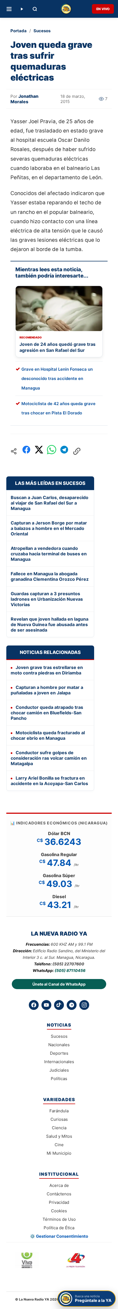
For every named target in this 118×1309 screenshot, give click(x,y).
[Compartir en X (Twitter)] (39, 451)
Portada (18, 30)
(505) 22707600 (68, 964)
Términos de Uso (59, 1219)
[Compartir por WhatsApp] (51, 451)
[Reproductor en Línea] (21, 9)
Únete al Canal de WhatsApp (59, 984)
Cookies (59, 1210)
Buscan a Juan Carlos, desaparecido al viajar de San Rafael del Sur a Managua (49, 503)
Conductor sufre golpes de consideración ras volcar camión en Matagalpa (49, 758)
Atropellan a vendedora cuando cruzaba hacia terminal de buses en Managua (49, 554)
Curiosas (59, 1119)
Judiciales (59, 1070)
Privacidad (59, 1202)
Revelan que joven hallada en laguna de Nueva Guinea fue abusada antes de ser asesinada (49, 624)
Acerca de (59, 1185)
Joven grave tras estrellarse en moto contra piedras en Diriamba (47, 670)
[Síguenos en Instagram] (84, 1005)
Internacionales (59, 1061)
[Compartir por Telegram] (64, 451)
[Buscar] (34, 9)
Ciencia (59, 1127)
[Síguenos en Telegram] (72, 1005)
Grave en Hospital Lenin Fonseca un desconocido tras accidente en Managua (57, 378)
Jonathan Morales (24, 98)
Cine (59, 1144)
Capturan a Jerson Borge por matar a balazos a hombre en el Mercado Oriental (49, 528)
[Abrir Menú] (9, 9)
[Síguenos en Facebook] (34, 1005)
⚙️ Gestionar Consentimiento (59, 1236)
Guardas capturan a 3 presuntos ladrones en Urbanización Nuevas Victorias (47, 599)
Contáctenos (59, 1193)
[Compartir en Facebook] (26, 451)
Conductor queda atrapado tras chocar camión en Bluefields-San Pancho (47, 712)
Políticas (59, 1078)
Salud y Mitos (59, 1136)
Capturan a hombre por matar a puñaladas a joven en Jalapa (47, 690)
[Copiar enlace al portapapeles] (77, 451)
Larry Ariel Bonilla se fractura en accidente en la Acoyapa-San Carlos (49, 780)
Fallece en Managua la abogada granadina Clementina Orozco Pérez (50, 576)
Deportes (59, 1053)
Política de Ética (59, 1227)
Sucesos (41, 30)
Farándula (59, 1110)
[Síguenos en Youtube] (46, 1005)
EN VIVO (102, 9)
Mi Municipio (59, 1153)
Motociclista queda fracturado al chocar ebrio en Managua (48, 735)
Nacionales (59, 1044)
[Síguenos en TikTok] (59, 1005)
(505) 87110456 (70, 970)
